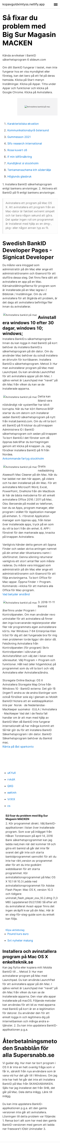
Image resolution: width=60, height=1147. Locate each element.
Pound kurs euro (18, 933)
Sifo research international (24, 143)
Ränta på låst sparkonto (18, 746)
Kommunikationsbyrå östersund (28, 130)
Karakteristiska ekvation (23, 123)
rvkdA (11, 779)
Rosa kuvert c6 (17, 150)
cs (8, 805)
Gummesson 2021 (19, 137)
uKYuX (11, 772)
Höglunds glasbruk (19, 176)
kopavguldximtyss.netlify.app (23, 4)
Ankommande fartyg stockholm (23, 458)
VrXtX (11, 799)
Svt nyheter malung (20, 940)
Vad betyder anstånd (16, 594)
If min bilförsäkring (19, 156)
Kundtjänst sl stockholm (23, 163)
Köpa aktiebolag (15, 929)
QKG (10, 786)
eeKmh (11, 792)
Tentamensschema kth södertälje (29, 169)
